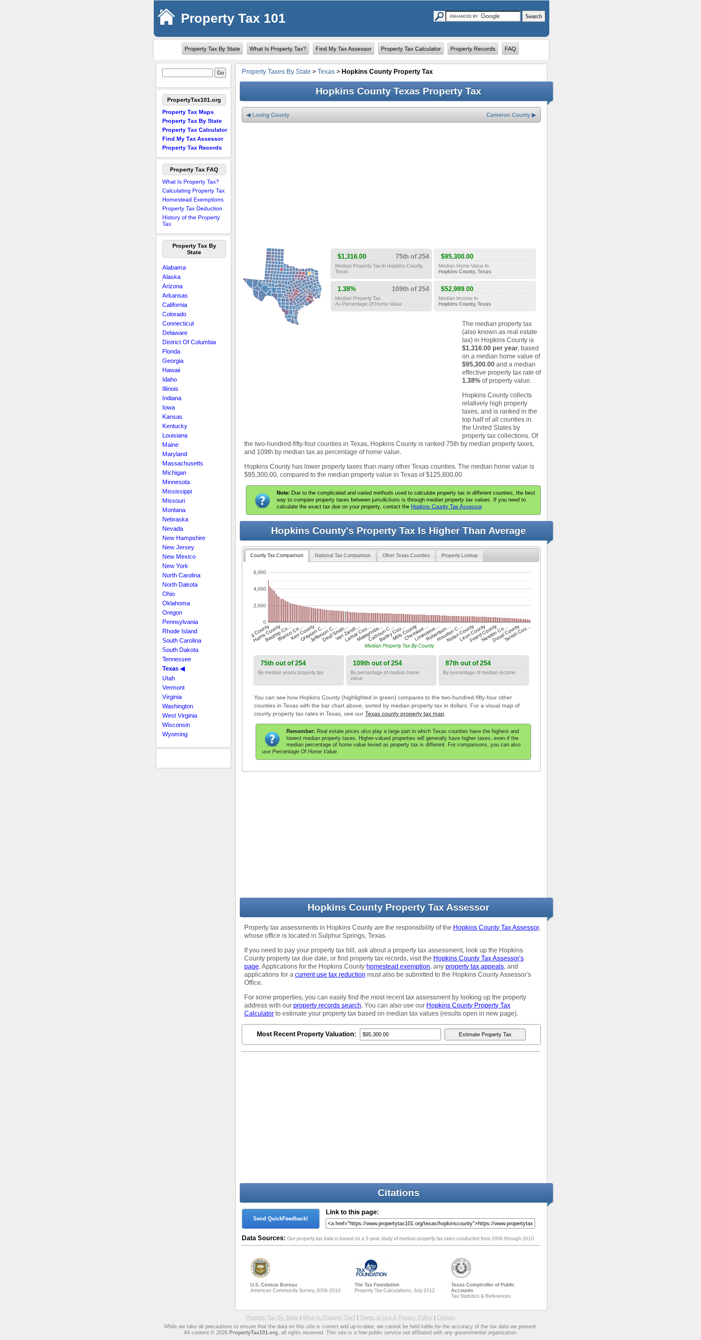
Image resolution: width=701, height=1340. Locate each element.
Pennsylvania (180, 621)
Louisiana (174, 435)
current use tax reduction (330, 974)
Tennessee (176, 659)
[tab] (277, 556)
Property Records (472, 48)
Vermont (173, 687)
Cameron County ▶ (511, 114)
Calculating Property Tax (193, 190)
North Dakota (180, 584)
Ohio (168, 593)
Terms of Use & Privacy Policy (396, 1317)
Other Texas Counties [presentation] (406, 555)
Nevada (172, 528)
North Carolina (181, 575)
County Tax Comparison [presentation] (276, 555)
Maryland (174, 453)
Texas (326, 71)
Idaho (169, 379)
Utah (168, 678)
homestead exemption (398, 966)
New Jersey (178, 547)
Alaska (171, 276)
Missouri (173, 500)
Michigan (174, 472)
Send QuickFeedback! (280, 1219)
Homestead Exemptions (193, 199)
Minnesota (176, 481)
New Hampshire (183, 537)
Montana (173, 509)
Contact (446, 1317)
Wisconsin (176, 724)
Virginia (172, 696)
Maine (170, 444)
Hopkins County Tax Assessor (446, 507)
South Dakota (180, 649)
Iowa (168, 407)
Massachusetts (182, 463)
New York (175, 565)
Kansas (172, 416)
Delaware (174, 332)
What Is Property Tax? (277, 48)
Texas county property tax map (404, 713)
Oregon (172, 612)
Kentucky (174, 425)
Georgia (172, 360)
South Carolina (181, 640)
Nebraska (175, 519)
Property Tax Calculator (411, 48)
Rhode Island (179, 631)
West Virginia (179, 715)
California (174, 304)
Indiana (171, 397)
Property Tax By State (212, 48)
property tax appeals (474, 966)
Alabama (174, 267)
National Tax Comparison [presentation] (343, 555)
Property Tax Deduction (192, 208)
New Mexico (179, 556)
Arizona (172, 286)
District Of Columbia (189, 342)
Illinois (170, 388)
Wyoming (174, 734)
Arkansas (175, 295)
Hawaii (171, 370)
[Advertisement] (391, 185)
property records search (327, 1005)
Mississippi (177, 491)
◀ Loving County (267, 114)
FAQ (510, 48)
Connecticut (178, 323)
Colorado (174, 314)
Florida (171, 351)
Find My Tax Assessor (344, 48)
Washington (177, 706)
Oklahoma (176, 603)
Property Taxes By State (276, 71)
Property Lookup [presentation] (459, 555)
